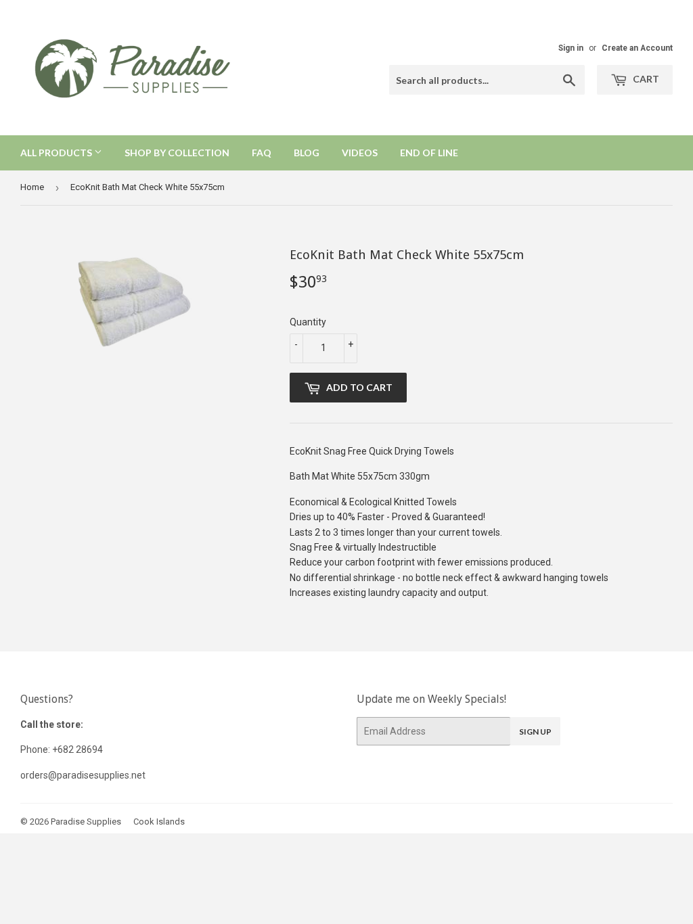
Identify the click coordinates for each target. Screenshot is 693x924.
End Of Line (429, 152)
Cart (645, 79)
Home (32, 187)
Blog (306, 152)
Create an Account (637, 48)
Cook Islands (159, 821)
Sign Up (535, 731)
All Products (57, 152)
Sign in (570, 48)
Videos (360, 152)
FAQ (261, 152)
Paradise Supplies (86, 821)
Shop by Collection (177, 152)
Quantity (308, 322)
